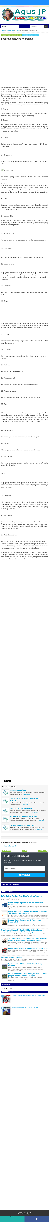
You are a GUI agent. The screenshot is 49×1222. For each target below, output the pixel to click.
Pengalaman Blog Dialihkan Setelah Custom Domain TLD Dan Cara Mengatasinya (27, 912)
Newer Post (6, 851)
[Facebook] (36, 1219)
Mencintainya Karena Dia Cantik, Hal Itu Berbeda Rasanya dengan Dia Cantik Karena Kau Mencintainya (22, 931)
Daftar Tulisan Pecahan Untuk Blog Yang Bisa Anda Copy (22, 896)
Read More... (26, 794)
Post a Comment (10, 846)
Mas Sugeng (27, 1214)
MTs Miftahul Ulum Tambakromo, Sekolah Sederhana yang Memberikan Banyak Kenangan (27, 975)
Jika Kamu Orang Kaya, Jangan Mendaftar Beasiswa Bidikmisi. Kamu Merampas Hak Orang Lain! (27, 939)
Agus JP (29, 1212)
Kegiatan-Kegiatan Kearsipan (11, 957)
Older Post (43, 851)
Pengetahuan (28, 35)
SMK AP (36, 35)
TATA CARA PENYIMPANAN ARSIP (23, 825)
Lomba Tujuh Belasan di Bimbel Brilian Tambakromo (27, 948)
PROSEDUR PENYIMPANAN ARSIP (23, 817)
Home (25, 851)
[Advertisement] (24, 61)
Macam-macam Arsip (18, 790)
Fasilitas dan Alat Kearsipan (17, 38)
